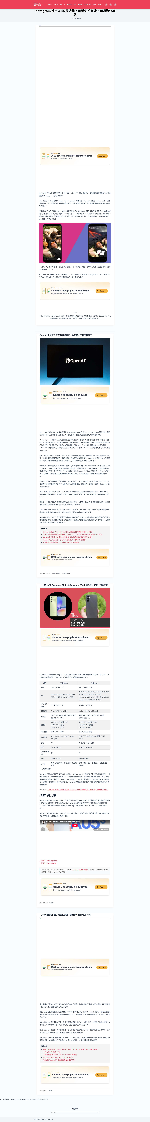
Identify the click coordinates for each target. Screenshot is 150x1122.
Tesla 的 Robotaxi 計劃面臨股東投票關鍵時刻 (59, 1060)
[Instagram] (110, 4)
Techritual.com (49, 1119)
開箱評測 (80, 4)
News (49, 4)
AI (64, 4)
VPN (75, 4)
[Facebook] (106, 4)
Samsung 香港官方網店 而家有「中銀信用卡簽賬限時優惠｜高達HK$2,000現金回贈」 (78, 790)
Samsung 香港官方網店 (80, 869)
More (99, 4)
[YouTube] (115, 4)
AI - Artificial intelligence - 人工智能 (57, 573)
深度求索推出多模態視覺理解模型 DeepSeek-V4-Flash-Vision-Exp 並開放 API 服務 (72, 535)
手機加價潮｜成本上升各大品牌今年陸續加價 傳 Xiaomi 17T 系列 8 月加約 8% (70, 1049)
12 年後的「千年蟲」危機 (52, 1052)
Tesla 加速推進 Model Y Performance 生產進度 (60, 1055)
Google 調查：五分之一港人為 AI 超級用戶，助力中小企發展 (64, 540)
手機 (61, 4)
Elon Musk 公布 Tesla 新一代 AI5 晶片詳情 (58, 1057)
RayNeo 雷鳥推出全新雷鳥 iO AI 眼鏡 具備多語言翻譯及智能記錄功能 (67, 537)
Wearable (69, 4)
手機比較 (94, 4)
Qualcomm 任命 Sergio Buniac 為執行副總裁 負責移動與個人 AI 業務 (67, 532)
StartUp (56, 4)
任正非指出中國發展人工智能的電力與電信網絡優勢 (61, 542)
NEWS (68, 573)
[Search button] (98, 1112)
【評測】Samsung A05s (48, 861)
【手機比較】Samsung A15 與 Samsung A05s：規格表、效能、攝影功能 (24, 1100)
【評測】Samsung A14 (48, 863)
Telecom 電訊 (87, 4)
